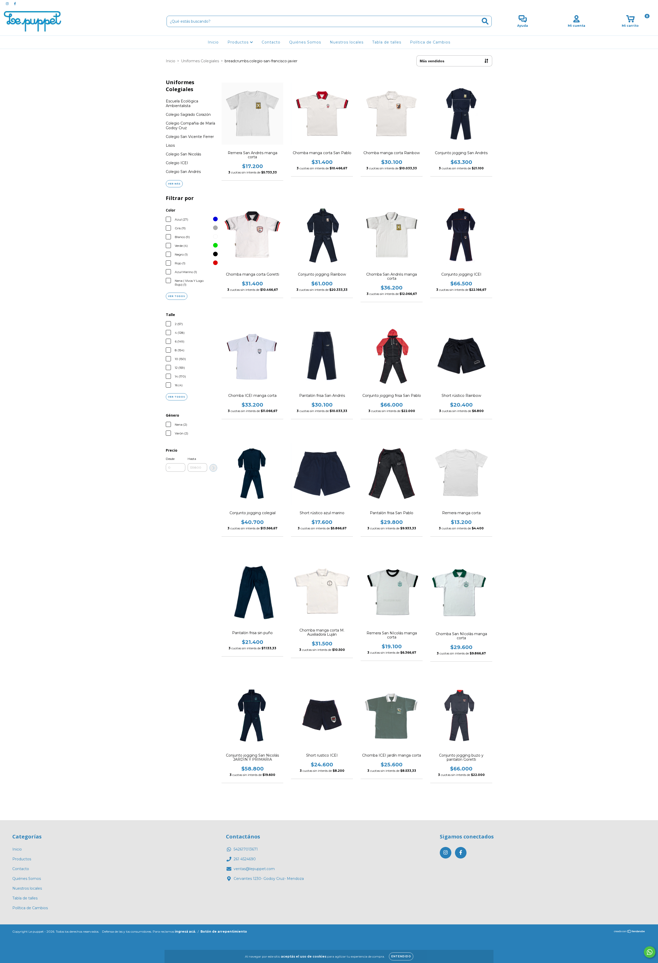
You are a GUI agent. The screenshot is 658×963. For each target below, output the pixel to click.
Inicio (213, 42)
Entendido (401, 956)
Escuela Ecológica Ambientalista (182, 103)
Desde (170, 459)
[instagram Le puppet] (8, 3)
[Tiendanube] (630, 932)
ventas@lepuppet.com (254, 868)
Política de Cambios (430, 42)
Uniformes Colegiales (200, 61)
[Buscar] (485, 21)
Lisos (170, 145)
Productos (238, 42)
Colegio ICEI (177, 163)
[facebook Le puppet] (15, 3)
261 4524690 (245, 859)
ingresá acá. (185, 931)
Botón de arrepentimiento (223, 931)
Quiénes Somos (305, 42)
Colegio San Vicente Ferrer (190, 136)
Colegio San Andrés (183, 171)
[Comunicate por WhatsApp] (649, 952)
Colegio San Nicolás (183, 154)
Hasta (192, 459)
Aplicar (213, 468)
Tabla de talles (386, 42)
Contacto (271, 42)
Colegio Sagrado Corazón (188, 114)
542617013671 (246, 849)
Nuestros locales (346, 42)
